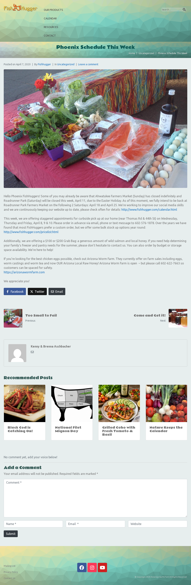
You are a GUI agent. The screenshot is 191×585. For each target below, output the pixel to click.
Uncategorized (65, 64)
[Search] (184, 9)
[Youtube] (102, 567)
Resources (51, 27)
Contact (50, 35)
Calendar (50, 18)
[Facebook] (82, 567)
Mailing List (9, 566)
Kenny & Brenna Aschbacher (51, 346)
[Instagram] (92, 567)
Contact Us (9, 578)
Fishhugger (44, 64)
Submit (10, 533)
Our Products (53, 9)
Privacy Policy (11, 572)
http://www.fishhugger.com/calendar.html (149, 209)
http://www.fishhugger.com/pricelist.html (31, 232)
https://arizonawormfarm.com (24, 272)
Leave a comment (88, 64)
